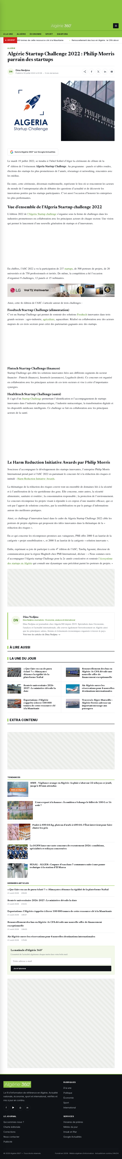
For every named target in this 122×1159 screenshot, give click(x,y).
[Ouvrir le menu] (116, 25)
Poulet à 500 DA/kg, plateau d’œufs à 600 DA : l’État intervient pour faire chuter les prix (72, 826)
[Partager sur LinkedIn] (105, 71)
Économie (35, 34)
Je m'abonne (19, 968)
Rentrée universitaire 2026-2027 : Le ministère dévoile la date (42, 900)
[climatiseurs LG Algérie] (61, 290)
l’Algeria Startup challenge (41, 214)
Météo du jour (70, 1126)
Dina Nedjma (23, 70)
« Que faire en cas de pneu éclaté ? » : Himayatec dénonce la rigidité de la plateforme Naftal (58, 889)
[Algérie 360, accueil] (61, 25)
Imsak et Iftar (70, 1131)
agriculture (48, 319)
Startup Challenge (31, 398)
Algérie (21, 34)
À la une (8, 34)
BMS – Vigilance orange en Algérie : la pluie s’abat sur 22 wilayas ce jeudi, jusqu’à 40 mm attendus (71, 784)
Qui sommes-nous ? (13, 1122)
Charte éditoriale (11, 1126)
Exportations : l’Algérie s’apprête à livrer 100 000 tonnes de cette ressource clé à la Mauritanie (59, 911)
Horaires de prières (73, 1122)
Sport (49, 34)
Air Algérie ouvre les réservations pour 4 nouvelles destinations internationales (51, 937)
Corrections (9, 1131)
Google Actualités (72, 1136)
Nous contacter (11, 1136)
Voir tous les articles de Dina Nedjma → (41, 634)
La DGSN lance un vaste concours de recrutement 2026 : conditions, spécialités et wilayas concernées (67, 847)
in (27, 1107)
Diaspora (62, 34)
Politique (67, 1092)
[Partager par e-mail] (112, 71)
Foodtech (82, 314)
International (69, 1107)
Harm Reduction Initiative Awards (35, 478)
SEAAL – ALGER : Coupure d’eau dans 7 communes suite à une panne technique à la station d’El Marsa (67, 866)
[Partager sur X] (98, 71)
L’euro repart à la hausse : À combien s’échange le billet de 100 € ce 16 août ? (73, 804)
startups (68, 268)
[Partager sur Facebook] (91, 71)
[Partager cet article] (85, 71)
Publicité (7, 1141)
